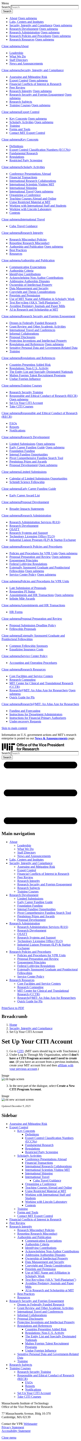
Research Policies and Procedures (30, 36)
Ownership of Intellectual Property (30, 284)
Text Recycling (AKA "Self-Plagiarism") (34, 302)
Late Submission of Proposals (27, 588)
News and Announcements (26, 63)
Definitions (16, 146)
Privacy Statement (13, 1427)
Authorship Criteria (21, 270)
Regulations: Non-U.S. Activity (29, 368)
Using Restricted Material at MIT (30, 202)
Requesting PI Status (22, 591)
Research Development (23, 29)
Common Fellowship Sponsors (28, 645)
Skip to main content (14, 728)
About (13, 18)
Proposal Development (23, 465)
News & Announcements (51, 738)
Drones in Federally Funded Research (32, 323)
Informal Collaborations (24, 333)
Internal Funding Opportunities (28, 454)
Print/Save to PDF (13, 1008)
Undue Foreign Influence (25, 379)
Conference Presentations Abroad (30, 173)
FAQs (13, 423)
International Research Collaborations (32, 180)
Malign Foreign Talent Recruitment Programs (37, 375)
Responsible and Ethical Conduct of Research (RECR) (43, 395)
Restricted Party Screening (25, 160)
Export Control (18, 80)
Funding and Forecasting (24, 710)
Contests (14, 212)
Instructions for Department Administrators (35, 714)
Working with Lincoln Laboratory (30, 209)
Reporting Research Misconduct (29, 243)
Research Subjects (20, 101)
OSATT (14, 529)
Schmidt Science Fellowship (27, 482)
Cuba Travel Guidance (23, 226)
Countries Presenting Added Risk (30, 364)
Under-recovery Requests (25, 721)
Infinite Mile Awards (22, 598)
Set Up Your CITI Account (26, 403)
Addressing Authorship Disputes (29, 281)
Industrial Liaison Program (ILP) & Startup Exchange (42, 540)
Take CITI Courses (21, 406)
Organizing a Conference (25, 195)
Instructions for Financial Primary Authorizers (37, 718)
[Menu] (40, 825)
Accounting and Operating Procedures (33, 662)
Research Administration (24, 32)
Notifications (17, 430)
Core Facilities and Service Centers (31, 676)
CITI (20, 1051)
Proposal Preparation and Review (30, 556)
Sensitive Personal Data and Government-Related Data (43, 347)
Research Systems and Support (28, 532)
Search (6, 7)
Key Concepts (18, 118)
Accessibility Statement (16, 1431)
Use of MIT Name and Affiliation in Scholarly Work (42, 299)
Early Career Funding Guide (27, 447)
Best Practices (18, 250)
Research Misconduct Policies (28, 239)
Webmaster (30, 1423)
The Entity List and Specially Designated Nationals (41, 371)
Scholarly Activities (21, 122)
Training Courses (20, 105)
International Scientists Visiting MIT (31, 184)
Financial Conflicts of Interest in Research (35, 84)
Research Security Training (26, 392)
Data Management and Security (29, 288)
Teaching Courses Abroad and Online (32, 198)
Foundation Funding (22, 451)
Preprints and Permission (24, 295)
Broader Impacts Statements (26, 508)
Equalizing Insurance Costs (26, 649)
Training (14, 125)
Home (13, 1024)
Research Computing (22, 679)
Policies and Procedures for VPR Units (33, 553)
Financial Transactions (23, 177)
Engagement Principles (23, 560)
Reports (14, 427)
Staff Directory (18, 60)
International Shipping (23, 188)
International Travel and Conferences (32, 330)
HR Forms (16, 612)
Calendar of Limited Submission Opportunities (38, 478)
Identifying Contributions (25, 274)
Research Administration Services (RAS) (34, 522)
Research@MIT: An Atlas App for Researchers (38, 690)
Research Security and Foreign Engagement (36, 94)
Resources (15, 253)
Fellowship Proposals (22, 629)
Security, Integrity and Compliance (30, 25)
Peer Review (17, 87)
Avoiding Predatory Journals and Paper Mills (37, 306)
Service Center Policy (22, 574)
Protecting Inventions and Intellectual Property (38, 340)
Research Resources (21, 39)
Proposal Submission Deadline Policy (32, 625)
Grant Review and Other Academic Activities (37, 326)
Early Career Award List (24, 495)
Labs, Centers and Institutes (26, 21)
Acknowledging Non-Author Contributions (36, 277)
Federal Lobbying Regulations (28, 564)
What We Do (17, 56)
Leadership (16, 53)
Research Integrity (20, 91)
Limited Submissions (22, 443)
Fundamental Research (23, 153)
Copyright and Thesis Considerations (32, 292)
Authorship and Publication (26, 246)
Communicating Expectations (27, 267)
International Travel (21, 191)
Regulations (16, 156)
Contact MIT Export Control (27, 132)
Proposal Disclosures (22, 337)
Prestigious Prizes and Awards (28, 461)
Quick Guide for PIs (22, 697)
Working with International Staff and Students (37, 205)
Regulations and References (26, 344)
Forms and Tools (19, 129)
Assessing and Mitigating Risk (28, 77)
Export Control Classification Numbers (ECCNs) (39, 149)
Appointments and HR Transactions (31, 595)
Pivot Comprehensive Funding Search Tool (36, 458)
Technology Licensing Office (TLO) (32, 536)
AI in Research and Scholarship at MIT (33, 309)
